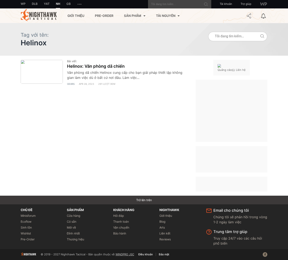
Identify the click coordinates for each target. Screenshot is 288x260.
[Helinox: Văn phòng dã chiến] (42, 72)
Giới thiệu (75, 16)
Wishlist (26, 233)
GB (68, 3)
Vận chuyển (121, 227)
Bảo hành (119, 233)
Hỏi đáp (118, 215)
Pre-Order (104, 16)
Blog (162, 221)
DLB (35, 3)
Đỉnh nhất (73, 233)
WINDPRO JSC (125, 254)
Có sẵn (71, 221)
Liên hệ (241, 69)
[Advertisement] (231, 110)
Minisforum (28, 215)
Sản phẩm (132, 16)
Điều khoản (145, 254)
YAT (47, 3)
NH (58, 3)
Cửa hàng (73, 215)
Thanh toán (121, 221)
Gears (71, 83)
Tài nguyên (165, 16)
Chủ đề (26, 210)
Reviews (165, 239)
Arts (162, 227)
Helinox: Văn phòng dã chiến (96, 66)
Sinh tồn (26, 227)
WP (23, 3)
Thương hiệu (75, 239)
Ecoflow (26, 221)
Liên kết (164, 233)
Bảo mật (164, 254)
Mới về (71, 227)
